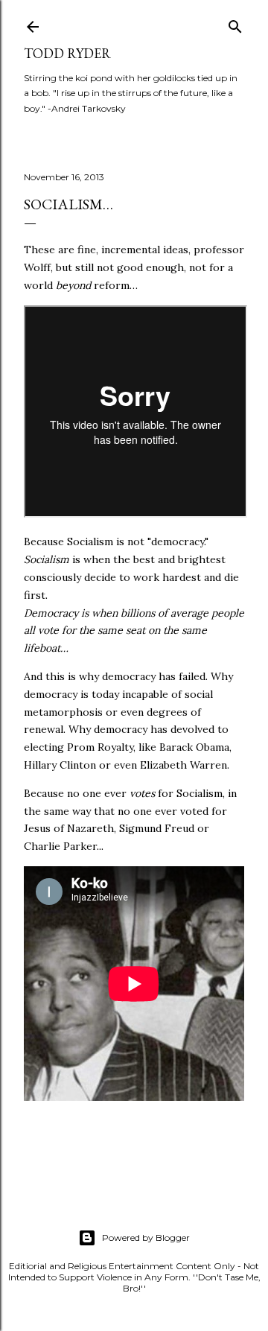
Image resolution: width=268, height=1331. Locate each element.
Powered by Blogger (146, 1237)
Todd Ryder (67, 53)
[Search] (235, 23)
